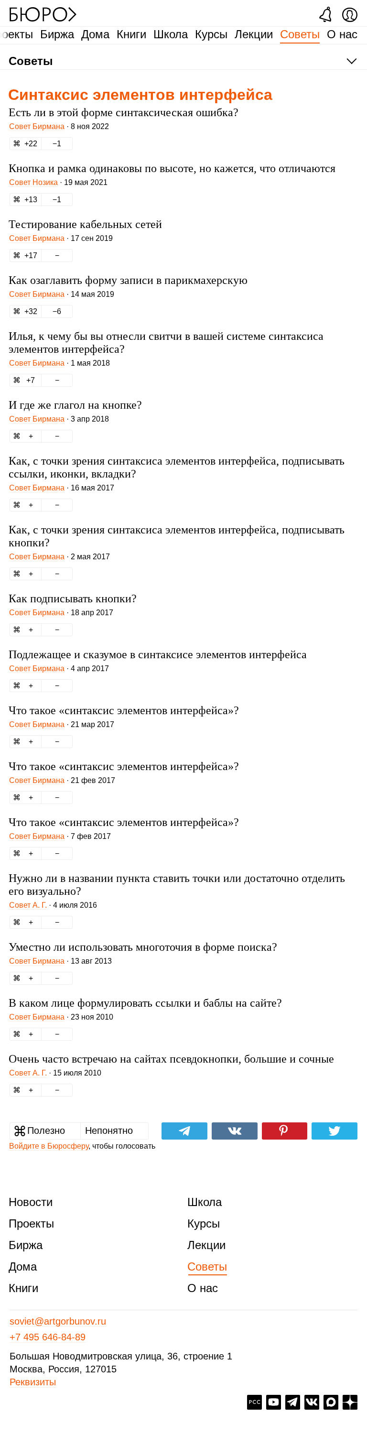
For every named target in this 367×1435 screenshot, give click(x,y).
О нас (342, 34)
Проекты (31, 1223)
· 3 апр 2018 (59, 419)
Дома (95, 34)
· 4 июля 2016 (53, 905)
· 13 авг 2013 (60, 961)
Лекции (254, 34)
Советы (300, 34)
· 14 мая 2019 (61, 294)
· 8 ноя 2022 (59, 126)
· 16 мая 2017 (61, 488)
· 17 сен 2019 (61, 238)
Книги (131, 34)
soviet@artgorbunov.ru (58, 1321)
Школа (170, 34)
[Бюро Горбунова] (43, 14)
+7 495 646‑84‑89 (48, 1337)
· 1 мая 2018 (59, 363)
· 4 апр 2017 (59, 668)
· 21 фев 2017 (62, 780)
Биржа (57, 34)
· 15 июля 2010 (55, 1073)
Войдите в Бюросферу (48, 1146)
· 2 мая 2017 (59, 557)
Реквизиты (33, 1382)
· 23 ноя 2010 (61, 1017)
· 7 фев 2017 (60, 836)
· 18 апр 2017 (61, 613)
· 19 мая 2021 (58, 182)
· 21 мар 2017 (61, 724)
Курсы (211, 34)
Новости (31, 1202)
